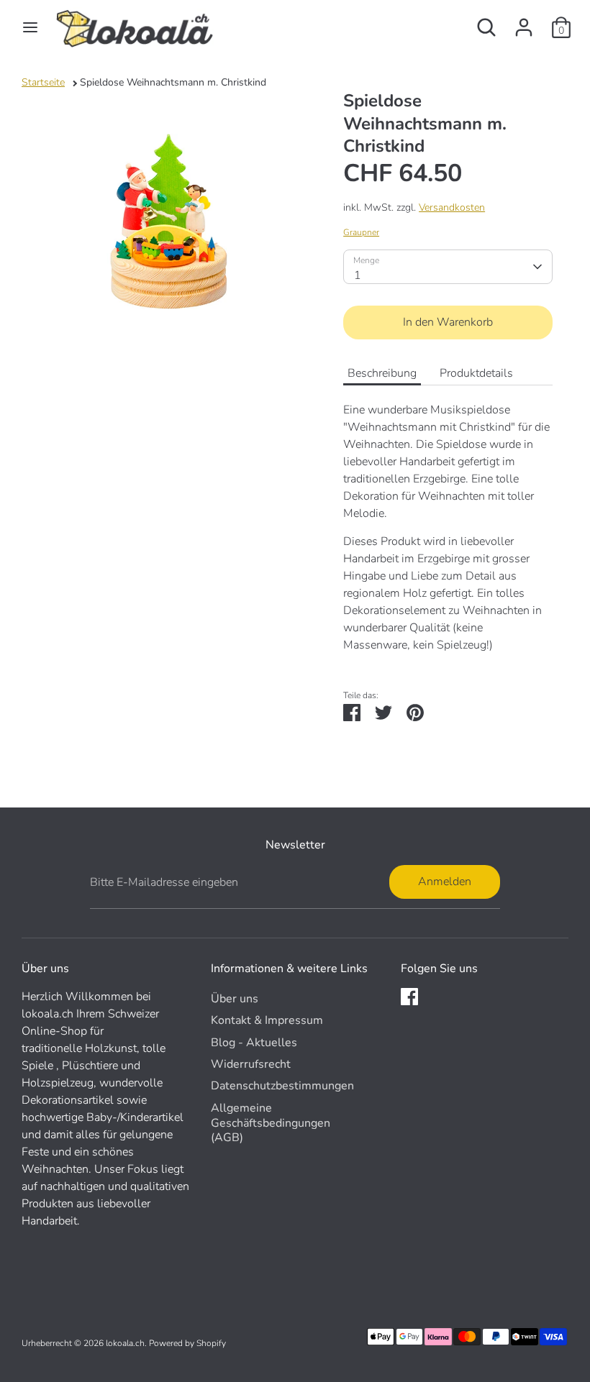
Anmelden (444, 881)
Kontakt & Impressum (267, 1020)
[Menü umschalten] (30, 27)
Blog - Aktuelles (254, 1043)
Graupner (361, 232)
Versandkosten (452, 207)
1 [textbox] (357, 275)
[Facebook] (409, 996)
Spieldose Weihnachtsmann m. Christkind (173, 82)
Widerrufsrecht (251, 1064)
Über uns (234, 999)
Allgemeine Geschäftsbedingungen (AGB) (270, 1123)
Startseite (43, 82)
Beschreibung (382, 373)
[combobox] (448, 267)
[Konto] (523, 21)
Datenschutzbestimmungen (282, 1086)
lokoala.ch (125, 1343)
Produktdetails (476, 373)
